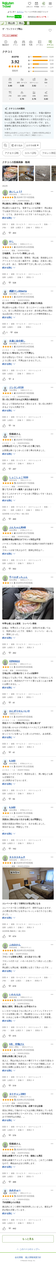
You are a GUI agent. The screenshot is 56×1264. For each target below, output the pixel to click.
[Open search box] (5, 145)
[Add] (50, 30)
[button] (10, 173)
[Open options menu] (52, 191)
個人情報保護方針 (33, 1257)
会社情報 (19, 1257)
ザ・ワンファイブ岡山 (12, 29)
